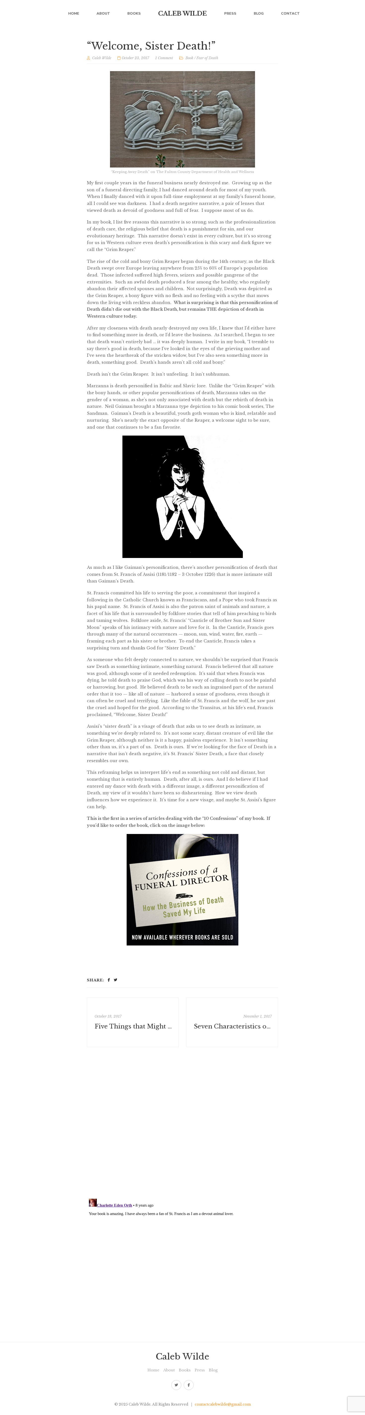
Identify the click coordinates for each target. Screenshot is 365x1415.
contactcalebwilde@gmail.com (223, 1404)
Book (189, 58)
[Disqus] (182, 1123)
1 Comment (164, 58)
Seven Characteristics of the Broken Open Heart (233, 1026)
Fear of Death (207, 58)
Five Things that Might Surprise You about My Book (133, 1026)
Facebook (189, 1385)
